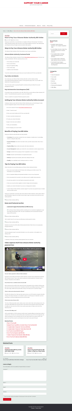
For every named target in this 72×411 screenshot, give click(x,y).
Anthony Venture (15, 39)
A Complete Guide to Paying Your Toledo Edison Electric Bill (19, 329)
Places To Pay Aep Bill (11, 323)
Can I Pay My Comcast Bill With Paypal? (15, 330)
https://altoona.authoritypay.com (31, 57)
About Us (39, 25)
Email (4, 387)
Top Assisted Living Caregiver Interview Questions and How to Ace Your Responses (58, 63)
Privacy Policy (50, 25)
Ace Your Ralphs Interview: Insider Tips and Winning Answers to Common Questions (59, 50)
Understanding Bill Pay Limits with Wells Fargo (13, 350)
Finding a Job (53, 79)
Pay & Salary (53, 83)
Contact (43, 25)
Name (4, 382)
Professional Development (30, 25)
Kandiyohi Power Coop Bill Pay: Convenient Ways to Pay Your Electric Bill (22, 325)
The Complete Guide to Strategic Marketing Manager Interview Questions (57, 55)
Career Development (55, 74)
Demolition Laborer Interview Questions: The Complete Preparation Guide (58, 46)
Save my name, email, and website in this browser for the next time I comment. (20, 396)
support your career (36, 3)
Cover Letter (53, 76)
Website (5, 391)
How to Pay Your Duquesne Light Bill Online (15, 332)
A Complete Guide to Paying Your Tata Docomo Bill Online (18, 326)
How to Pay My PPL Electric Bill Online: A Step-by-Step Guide (36, 350)
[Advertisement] (36, 16)
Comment (5, 369)
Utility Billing (7, 35)
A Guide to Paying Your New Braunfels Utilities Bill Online (18, 334)
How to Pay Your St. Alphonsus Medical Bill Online (17, 336)
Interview (21, 25)
